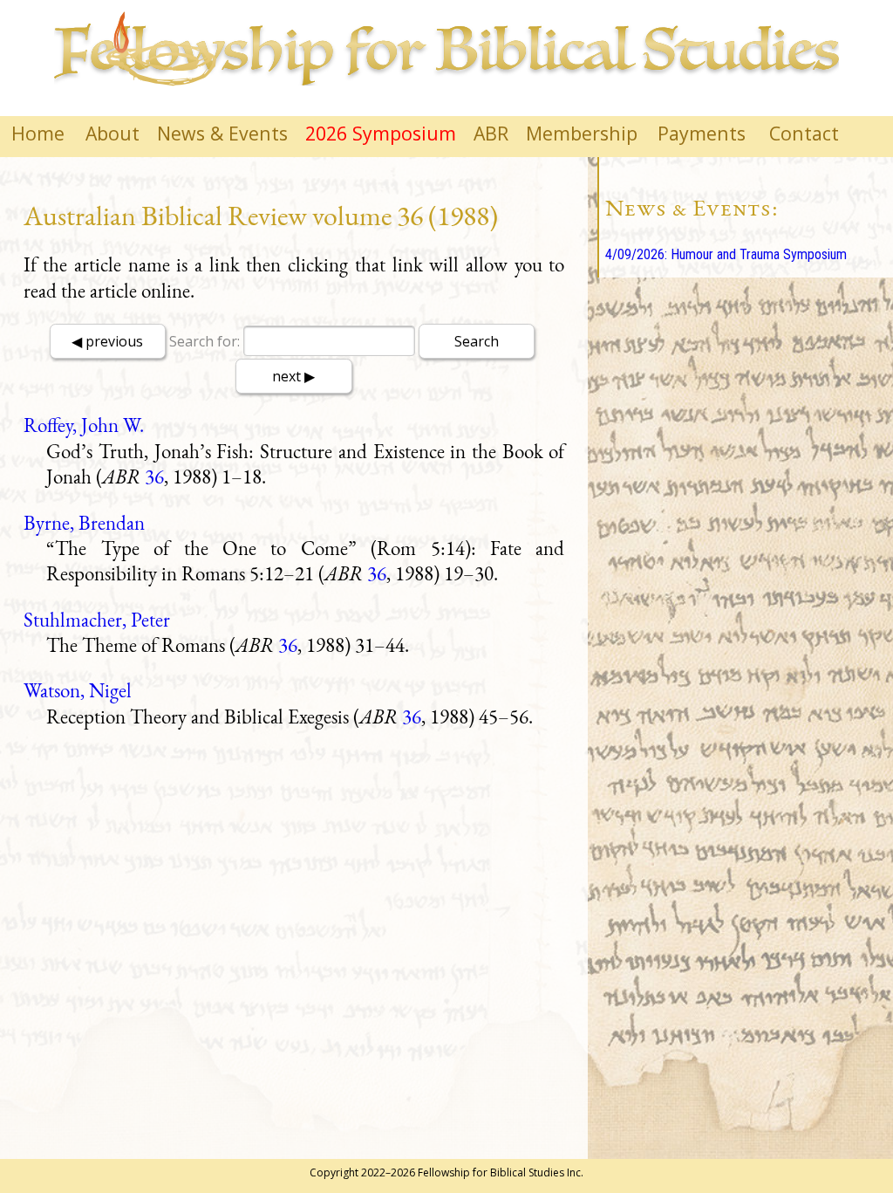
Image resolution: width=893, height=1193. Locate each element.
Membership (581, 133)
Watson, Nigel (78, 690)
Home (38, 133)
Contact (804, 133)
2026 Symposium (380, 133)
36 (154, 476)
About (112, 133)
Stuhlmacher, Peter (97, 620)
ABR (491, 133)
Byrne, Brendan (84, 523)
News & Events (222, 133)
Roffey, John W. (84, 425)
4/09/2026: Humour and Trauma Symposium (726, 254)
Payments (702, 133)
